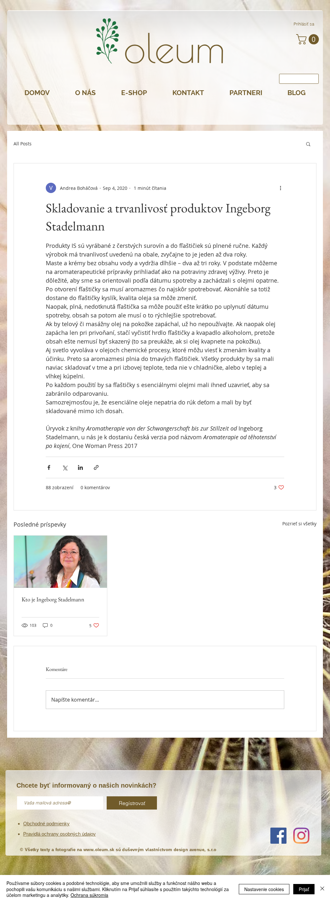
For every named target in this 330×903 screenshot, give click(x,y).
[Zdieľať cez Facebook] (49, 467)
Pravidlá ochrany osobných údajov (59, 834)
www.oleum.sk (98, 849)
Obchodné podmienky (46, 823)
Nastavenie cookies (264, 889)
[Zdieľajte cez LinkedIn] (80, 467)
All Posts (23, 144)
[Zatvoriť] (322, 889)
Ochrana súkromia (89, 895)
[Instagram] (301, 836)
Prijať (304, 889)
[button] (308, 39)
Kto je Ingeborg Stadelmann (53, 599)
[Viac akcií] (280, 188)
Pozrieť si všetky (299, 523)
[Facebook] (278, 836)
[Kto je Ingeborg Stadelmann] (60, 562)
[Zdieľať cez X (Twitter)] (65, 467)
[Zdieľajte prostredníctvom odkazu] (96, 467)
